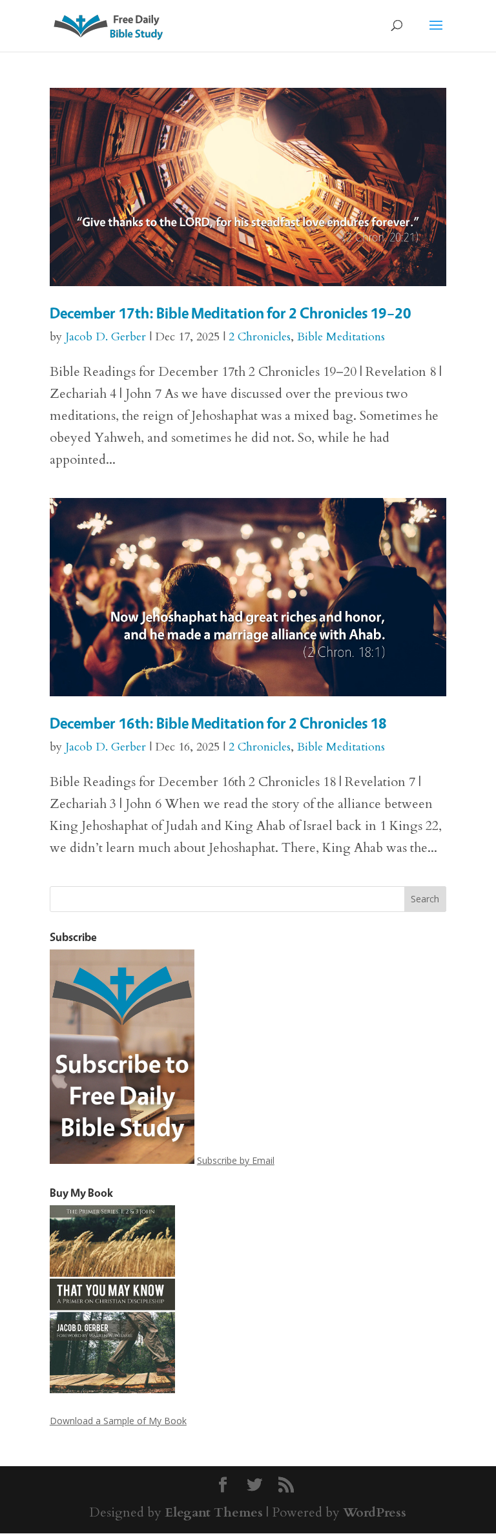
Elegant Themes (214, 1512)
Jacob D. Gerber (105, 337)
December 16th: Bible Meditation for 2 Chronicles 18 (218, 723)
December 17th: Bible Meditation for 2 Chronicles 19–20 (230, 313)
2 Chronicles (260, 337)
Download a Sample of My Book (118, 1421)
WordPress (374, 1512)
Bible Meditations (341, 337)
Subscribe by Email (235, 1160)
